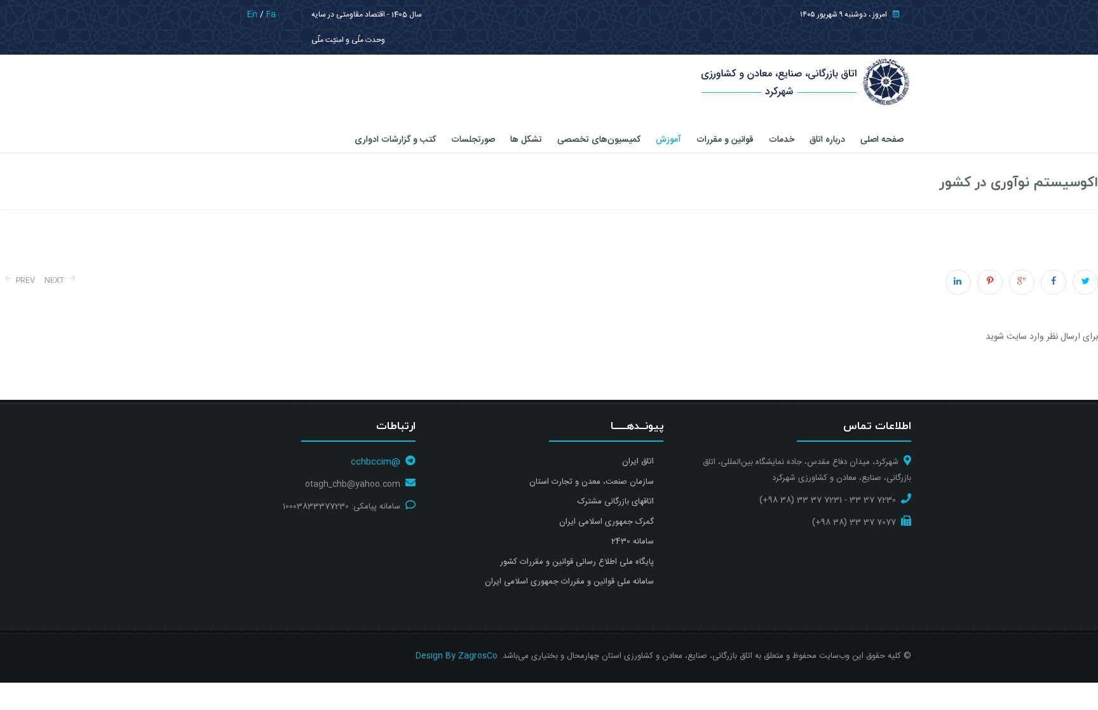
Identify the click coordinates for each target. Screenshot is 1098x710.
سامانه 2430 (632, 542)
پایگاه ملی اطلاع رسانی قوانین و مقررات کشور (577, 562)
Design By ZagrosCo (457, 656)
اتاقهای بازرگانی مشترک (616, 502)
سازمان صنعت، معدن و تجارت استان (591, 482)
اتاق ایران (638, 461)
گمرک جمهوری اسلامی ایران (606, 522)
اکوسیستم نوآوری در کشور (1019, 183)
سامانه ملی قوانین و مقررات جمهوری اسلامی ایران (569, 582)
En (252, 15)
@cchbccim (375, 462)
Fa (271, 15)
